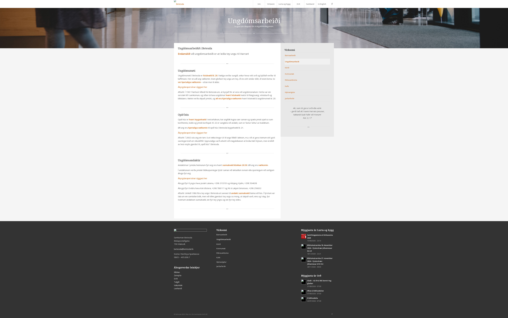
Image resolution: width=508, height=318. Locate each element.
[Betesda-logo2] (179, 4)
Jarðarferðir (289, 98)
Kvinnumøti (289, 74)
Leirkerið (178, 288)
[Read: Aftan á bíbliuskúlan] (303, 292)
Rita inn (188, 314)
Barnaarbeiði (290, 55)
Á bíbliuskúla (312, 298)
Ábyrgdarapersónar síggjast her (192, 87)
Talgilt (177, 282)
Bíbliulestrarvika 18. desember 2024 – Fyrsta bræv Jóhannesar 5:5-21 (319, 248)
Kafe (287, 86)
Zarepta (177, 275)
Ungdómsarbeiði (292, 61)
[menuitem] (259, 4)
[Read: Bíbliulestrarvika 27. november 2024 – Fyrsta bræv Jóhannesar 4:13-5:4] (303, 259)
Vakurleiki (178, 285)
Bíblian (177, 272)
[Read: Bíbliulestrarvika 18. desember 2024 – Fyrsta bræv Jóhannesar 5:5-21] (303, 246)
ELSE (205, 314)
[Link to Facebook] (332, 4)
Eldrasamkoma (291, 80)
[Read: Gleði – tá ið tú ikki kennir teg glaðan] (303, 282)
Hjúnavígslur (290, 92)
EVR (176, 278)
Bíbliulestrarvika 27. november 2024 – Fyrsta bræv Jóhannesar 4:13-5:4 (319, 261)
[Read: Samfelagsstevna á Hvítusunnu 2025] (303, 236)
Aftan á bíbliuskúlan (315, 291)
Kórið (287, 67)
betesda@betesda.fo (183, 249)
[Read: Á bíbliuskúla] (303, 299)
